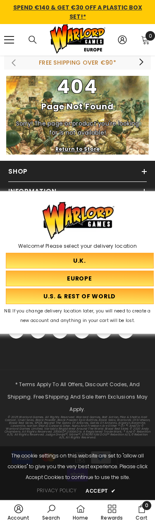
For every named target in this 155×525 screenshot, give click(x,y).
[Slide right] (141, 63)
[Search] (33, 40)
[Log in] (122, 39)
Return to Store (77, 148)
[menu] (9, 40)
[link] (19, 512)
